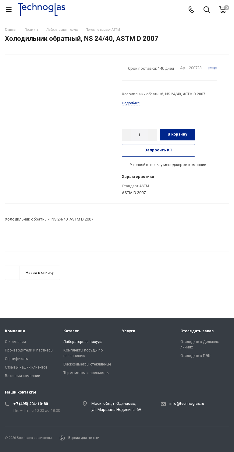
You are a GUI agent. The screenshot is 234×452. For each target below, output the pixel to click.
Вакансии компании (22, 376)
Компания (15, 331)
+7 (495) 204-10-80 (30, 403)
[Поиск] (207, 10)
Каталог (71, 331)
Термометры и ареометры (86, 373)
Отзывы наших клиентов (26, 367)
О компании (15, 342)
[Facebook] (208, 439)
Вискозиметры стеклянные (87, 364)
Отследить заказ (197, 331)
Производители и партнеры (29, 350)
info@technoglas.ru (186, 403)
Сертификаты (17, 359)
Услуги (128, 331)
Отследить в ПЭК (195, 356)
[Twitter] (223, 439)
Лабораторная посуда (82, 342)
